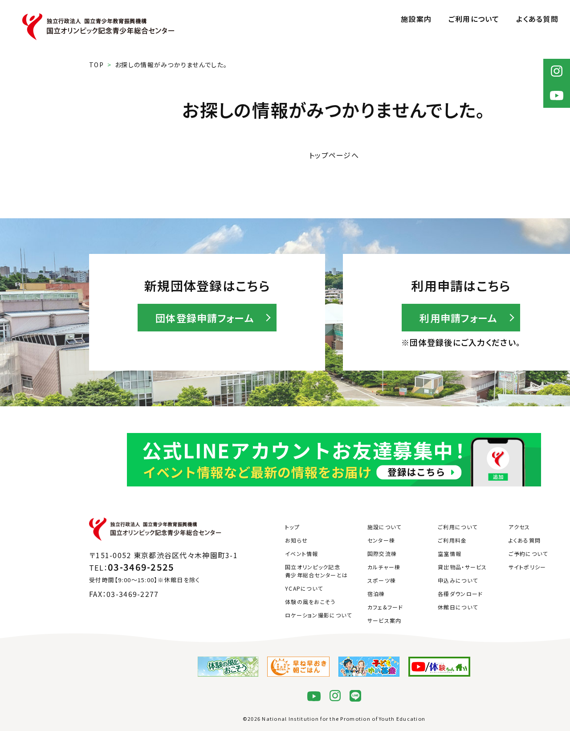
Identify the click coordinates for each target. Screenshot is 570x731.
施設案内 (416, 18)
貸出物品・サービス (462, 567)
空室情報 (449, 553)
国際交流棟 (382, 553)
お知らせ (296, 540)
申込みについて (458, 580)
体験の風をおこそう (310, 601)
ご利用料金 (452, 540)
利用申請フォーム (458, 317)
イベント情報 (301, 553)
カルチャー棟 (384, 567)
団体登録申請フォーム (204, 317)
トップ (292, 527)
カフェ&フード (385, 607)
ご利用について (474, 18)
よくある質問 (537, 18)
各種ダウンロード (460, 593)
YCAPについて (304, 588)
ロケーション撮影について (318, 615)
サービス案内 (384, 620)
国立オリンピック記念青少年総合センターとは (316, 571)
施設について (384, 527)
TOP (96, 64)
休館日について (458, 607)
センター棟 (381, 540)
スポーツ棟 (381, 580)
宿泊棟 (376, 593)
